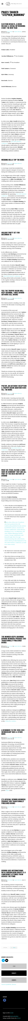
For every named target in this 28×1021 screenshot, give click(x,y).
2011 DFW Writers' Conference (12, 276)
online (7, 790)
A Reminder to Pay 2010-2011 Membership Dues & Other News (12, 732)
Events (14, 980)
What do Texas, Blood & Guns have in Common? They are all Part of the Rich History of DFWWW (13, 472)
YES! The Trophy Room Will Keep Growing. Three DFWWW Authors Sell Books (12, 292)
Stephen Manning (18, 31)
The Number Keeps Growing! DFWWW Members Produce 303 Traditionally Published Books (13, 639)
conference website (10, 721)
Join (14, 966)
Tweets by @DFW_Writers (8, 984)
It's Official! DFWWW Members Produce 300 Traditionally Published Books (13, 801)
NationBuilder (14, 1016)
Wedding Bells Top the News (12, 159)
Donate (14, 973)
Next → (14, 947)
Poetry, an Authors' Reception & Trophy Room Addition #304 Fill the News (14, 387)
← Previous (4, 947)
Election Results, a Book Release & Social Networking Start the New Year (13, 26)
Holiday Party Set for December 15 (10, 233)
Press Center (10, 31)
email (11, 1013)
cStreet (19, 1018)
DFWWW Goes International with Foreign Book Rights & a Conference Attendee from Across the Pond (13, 873)
